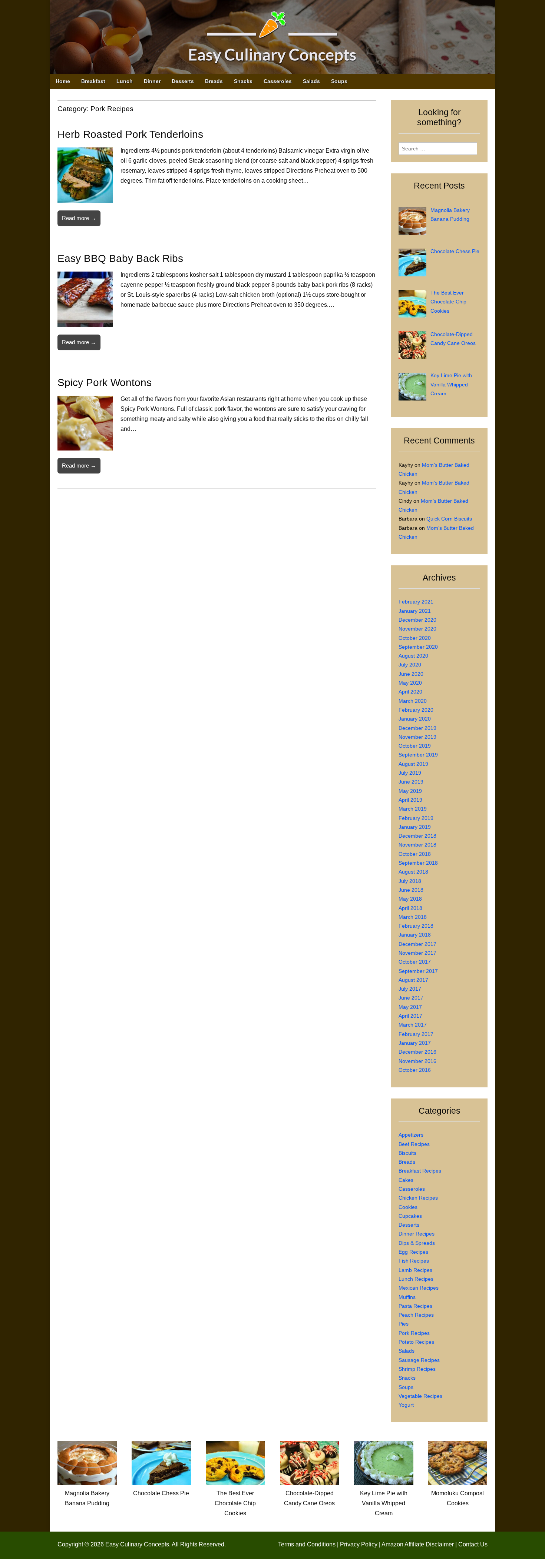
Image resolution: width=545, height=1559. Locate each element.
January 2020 (415, 719)
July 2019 (410, 773)
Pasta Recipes (415, 1306)
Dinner (152, 81)
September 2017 (418, 971)
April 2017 (410, 1016)
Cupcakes (410, 1216)
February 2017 (416, 1034)
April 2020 (410, 692)
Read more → (79, 218)
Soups (339, 81)
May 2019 (410, 791)
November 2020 (417, 629)
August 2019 (413, 764)
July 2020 (410, 665)
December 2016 (417, 1052)
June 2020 (411, 674)
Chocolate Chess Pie (161, 1493)
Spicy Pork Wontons (104, 382)
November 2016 (417, 1061)
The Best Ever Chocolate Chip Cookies (235, 1503)
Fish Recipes (414, 1261)
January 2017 (415, 1043)
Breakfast (93, 81)
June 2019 (411, 782)
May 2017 (410, 1007)
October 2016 (415, 1070)
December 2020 (417, 620)
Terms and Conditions (307, 1544)
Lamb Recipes (415, 1270)
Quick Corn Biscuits (449, 519)
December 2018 (417, 836)
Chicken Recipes (418, 1198)
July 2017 (410, 989)
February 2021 (416, 602)
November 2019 (417, 737)
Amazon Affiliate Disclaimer (418, 1544)
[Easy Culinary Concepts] (272, 38)
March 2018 (413, 917)
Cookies (408, 1207)
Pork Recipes (414, 1333)
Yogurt (406, 1405)
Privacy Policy (358, 1544)
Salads (311, 81)
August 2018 (413, 872)
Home (63, 81)
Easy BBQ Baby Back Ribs (120, 258)
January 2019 (415, 827)
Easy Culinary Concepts (137, 1544)
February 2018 (416, 926)
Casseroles (278, 81)
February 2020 (416, 710)
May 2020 (410, 683)
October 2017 (415, 962)
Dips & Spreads (417, 1243)
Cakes (406, 1180)
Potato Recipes (416, 1342)
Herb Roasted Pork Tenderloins (130, 134)
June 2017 (411, 998)
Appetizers (411, 1135)
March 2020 (413, 701)
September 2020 (418, 647)
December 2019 (417, 728)
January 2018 (415, 935)
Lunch (124, 81)
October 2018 (415, 854)
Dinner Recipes (417, 1234)
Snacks (243, 81)
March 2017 (413, 1025)
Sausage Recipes (419, 1360)
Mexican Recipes (419, 1288)
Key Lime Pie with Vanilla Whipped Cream (383, 1503)
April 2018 (410, 908)
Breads (214, 81)
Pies (404, 1324)
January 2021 (415, 611)
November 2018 (417, 845)
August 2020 (413, 656)
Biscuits (407, 1153)
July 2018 (410, 881)
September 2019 (418, 755)
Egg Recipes (413, 1252)
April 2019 (410, 800)
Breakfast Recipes (420, 1171)
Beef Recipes (414, 1144)
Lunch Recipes (416, 1279)
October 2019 (415, 746)
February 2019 (416, 818)
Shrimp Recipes (417, 1369)
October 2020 (415, 638)
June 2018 (411, 890)
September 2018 (418, 863)
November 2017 (417, 953)
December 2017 (417, 944)
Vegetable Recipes (420, 1396)
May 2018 (410, 899)
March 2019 (413, 809)
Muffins (407, 1297)
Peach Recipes (416, 1315)
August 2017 (413, 980)
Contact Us (473, 1544)
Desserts (183, 81)
